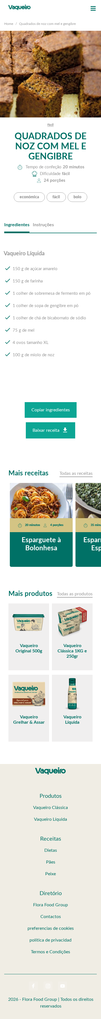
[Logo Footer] (50, 768)
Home (8, 23)
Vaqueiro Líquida (50, 819)
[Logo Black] (19, 5)
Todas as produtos (75, 594)
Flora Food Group (50, 905)
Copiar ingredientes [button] (50, 410)
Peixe (50, 874)
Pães (50, 862)
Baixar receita (46, 430)
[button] (93, 8)
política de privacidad (50, 940)
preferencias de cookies (50, 928)
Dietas (50, 850)
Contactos (50, 916)
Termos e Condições (50, 952)
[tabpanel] (50, 309)
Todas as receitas (76, 473)
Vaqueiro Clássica (50, 807)
